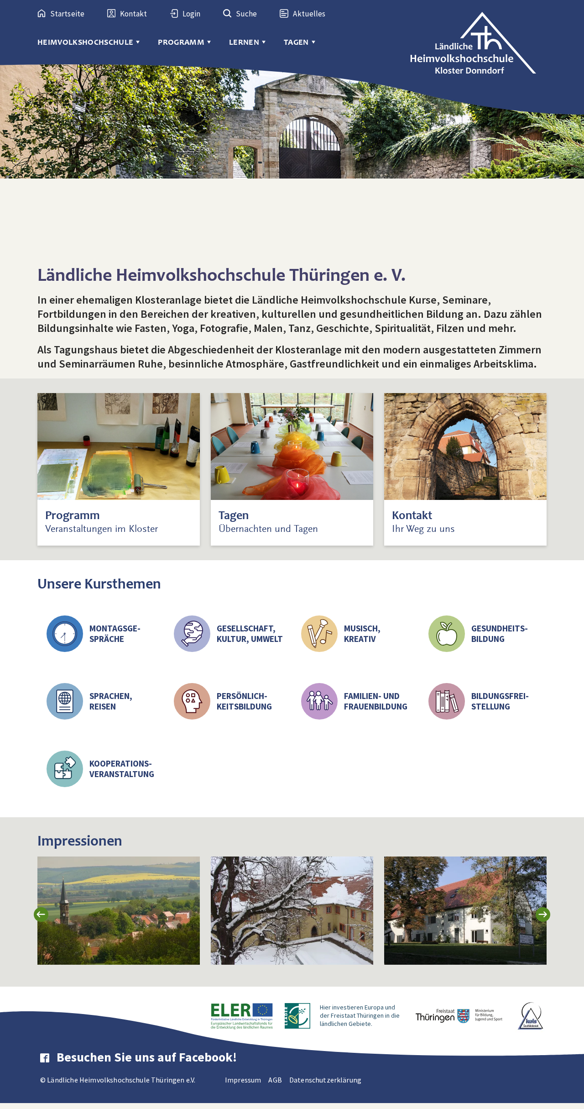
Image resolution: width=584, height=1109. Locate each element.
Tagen (296, 42)
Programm (181, 42)
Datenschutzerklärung (325, 1079)
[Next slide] (543, 914)
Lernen (244, 42)
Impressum (243, 1079)
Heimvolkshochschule (85, 42)
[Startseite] (478, 38)
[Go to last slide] (41, 914)
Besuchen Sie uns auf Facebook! (147, 1057)
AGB (275, 1079)
